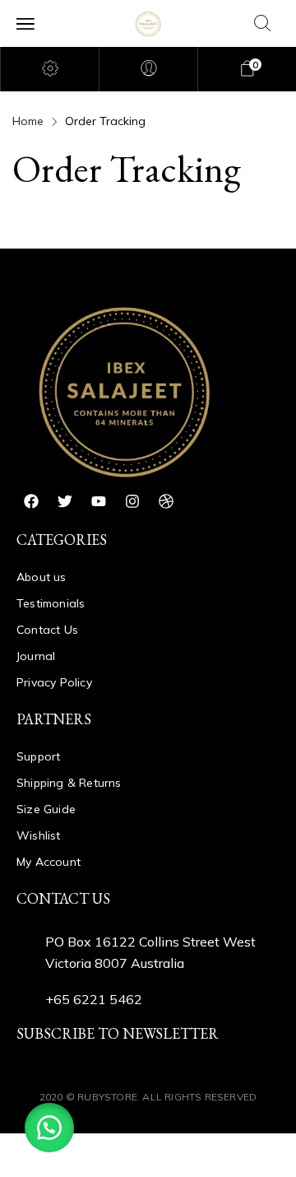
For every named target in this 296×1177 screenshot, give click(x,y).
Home (28, 121)
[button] (49, 1127)
